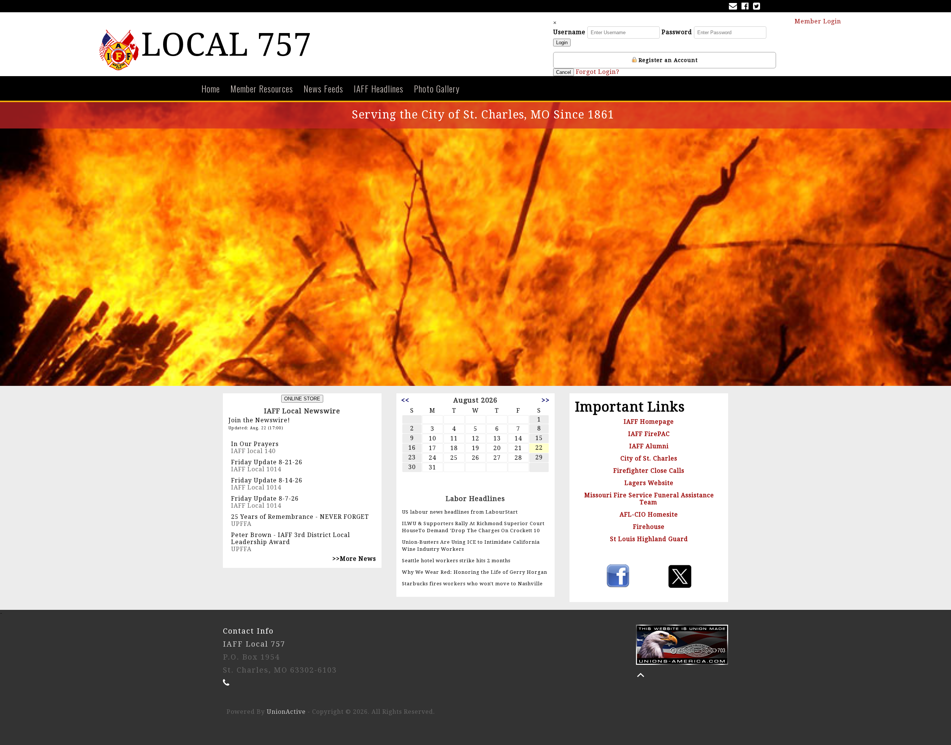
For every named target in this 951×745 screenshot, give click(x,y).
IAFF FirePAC (649, 433)
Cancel (563, 72)
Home (210, 88)
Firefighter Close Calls (648, 470)
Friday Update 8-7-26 (265, 498)
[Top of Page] (640, 675)
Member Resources (261, 88)
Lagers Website (649, 483)
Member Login (819, 21)
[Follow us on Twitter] (758, 6)
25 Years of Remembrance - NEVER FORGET (300, 516)
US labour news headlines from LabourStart (460, 512)
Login (562, 42)
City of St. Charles (648, 458)
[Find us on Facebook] (746, 6)
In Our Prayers (255, 444)
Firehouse (649, 526)
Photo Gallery (437, 88)
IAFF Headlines (378, 88)
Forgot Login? (597, 71)
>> (546, 400)
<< (405, 400)
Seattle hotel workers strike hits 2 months (456, 560)
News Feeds (323, 88)
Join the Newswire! (259, 420)
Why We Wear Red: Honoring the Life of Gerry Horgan (474, 572)
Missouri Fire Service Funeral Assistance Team (649, 499)
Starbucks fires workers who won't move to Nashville (472, 583)
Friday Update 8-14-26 (266, 480)
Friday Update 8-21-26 (266, 462)
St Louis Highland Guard (649, 539)
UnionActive (286, 711)
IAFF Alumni (649, 446)
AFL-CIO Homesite (649, 514)
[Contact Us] (734, 6)
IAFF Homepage (649, 421)
